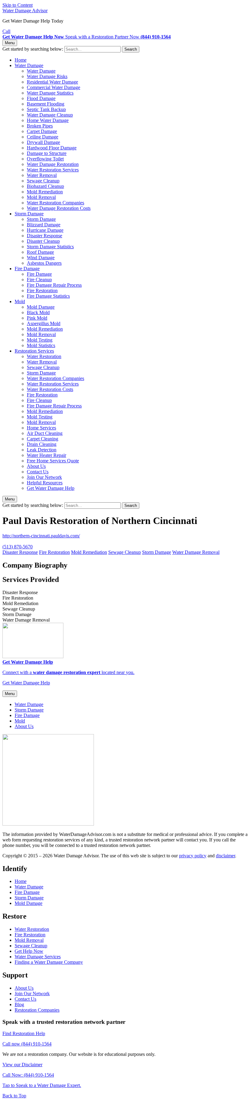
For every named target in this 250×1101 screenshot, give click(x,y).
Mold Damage (41, 307)
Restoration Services (34, 350)
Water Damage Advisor (25, 10)
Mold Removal (41, 197)
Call (6, 31)
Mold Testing (39, 339)
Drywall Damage (43, 142)
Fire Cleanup (39, 279)
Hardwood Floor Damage (52, 147)
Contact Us (37, 471)
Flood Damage (41, 98)
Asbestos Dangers (44, 263)
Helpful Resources (44, 482)
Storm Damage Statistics (50, 246)
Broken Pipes (40, 125)
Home (21, 60)
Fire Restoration (42, 290)
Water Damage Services (38, 956)
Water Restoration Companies (55, 202)
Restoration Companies (37, 1010)
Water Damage (29, 65)
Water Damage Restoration (53, 164)
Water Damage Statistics (50, 92)
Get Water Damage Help (50, 488)
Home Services (41, 427)
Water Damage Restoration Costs (59, 208)
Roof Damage (40, 252)
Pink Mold (37, 318)
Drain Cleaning (41, 444)
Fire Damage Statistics (48, 296)
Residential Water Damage (52, 81)
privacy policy (192, 855)
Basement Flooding (45, 103)
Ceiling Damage (42, 136)
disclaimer (225, 855)
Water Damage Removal (196, 552)
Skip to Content (17, 5)
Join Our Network (44, 477)
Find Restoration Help (23, 1033)
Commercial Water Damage (53, 87)
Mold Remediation (45, 191)
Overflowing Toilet (45, 158)
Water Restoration (44, 356)
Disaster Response (44, 235)
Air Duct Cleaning (44, 433)
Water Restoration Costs (50, 389)
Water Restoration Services (53, 169)
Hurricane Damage (45, 230)
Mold (20, 301)
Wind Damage (41, 257)
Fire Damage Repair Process (54, 285)
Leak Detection (41, 449)
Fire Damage (27, 268)
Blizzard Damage (43, 224)
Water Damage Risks (47, 76)
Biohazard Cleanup (45, 186)
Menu (10, 43)
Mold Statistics (41, 345)
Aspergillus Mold (43, 323)
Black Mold (38, 312)
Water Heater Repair (46, 455)
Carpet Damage (42, 131)
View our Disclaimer (22, 1064)
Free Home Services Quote (53, 460)
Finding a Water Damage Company (49, 962)
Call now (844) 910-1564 (27, 1043)
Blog (19, 1004)
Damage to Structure (46, 153)
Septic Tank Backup (46, 109)
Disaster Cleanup (43, 241)
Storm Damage (29, 213)
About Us (36, 466)
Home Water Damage (48, 120)
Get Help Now (29, 951)
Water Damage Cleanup (50, 114)
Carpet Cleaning (42, 438)
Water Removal (42, 175)
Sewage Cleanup (43, 180)
